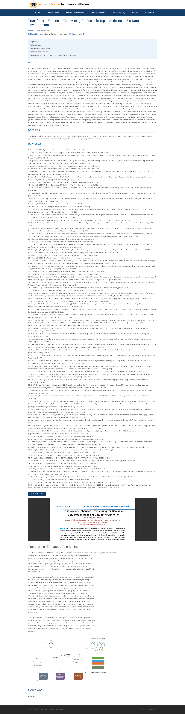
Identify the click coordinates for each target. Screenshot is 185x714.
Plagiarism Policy (118, 12)
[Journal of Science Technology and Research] (32, 4)
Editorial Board (53, 12)
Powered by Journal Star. (148, 709)
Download (35, 690)
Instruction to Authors (75, 12)
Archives (135, 12)
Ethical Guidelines (98, 12)
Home (37, 12)
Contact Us (149, 12)
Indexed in (31, 696)
